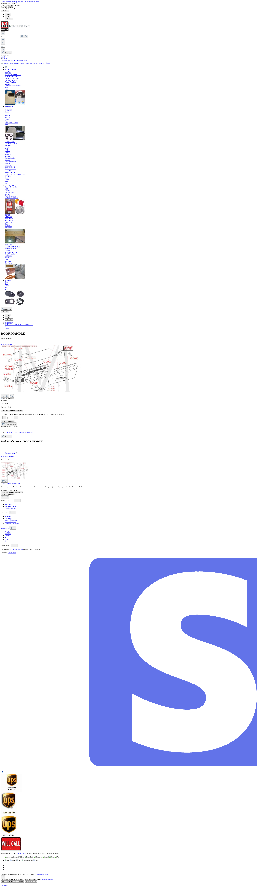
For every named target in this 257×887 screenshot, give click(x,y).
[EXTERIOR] (15, 140)
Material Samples (10, 522)
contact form (12, 553)
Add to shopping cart (8, 421)
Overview (4, 60)
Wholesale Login (10, 506)
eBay (6, 541)
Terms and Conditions (12, 523)
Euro (7, 16)
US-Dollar (9, 19)
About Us (8, 516)
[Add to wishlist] (4, 481)
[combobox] (10, 37)
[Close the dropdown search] (26, 36)
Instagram (8, 534)
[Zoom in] (12, 396)
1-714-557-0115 (17, 549)
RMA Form (8, 504)
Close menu (7, 53)
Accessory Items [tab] (10, 453)
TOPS (27, 325)
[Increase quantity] (16, 417)
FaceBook (8, 532)
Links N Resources (11, 520)
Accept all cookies (30, 881)
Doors (22, 325)
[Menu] (3, 33)
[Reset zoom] (7, 396)
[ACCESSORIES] (15, 105)
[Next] (7, 497)
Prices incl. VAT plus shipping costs (12, 410)
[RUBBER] (15, 305)
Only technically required (9, 881)
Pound (8, 14)
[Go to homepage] (16, 30)
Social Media (5, 528)
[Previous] (3, 497)
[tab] (19, 432)
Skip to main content (7, 2)
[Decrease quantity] (4, 417)
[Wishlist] (2, 46)
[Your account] (3, 49)
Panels (31, 325)
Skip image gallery (7, 344)
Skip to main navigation (31, 2)
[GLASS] (15, 243)
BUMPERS (9, 325)
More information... (48, 879)
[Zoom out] (3, 396)
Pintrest (7, 539)
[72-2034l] (41, 368)
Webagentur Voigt (42, 874)
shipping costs (21, 853)
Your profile (11, 60)
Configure (20, 881)
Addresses (18, 60)
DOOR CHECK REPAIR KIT (11, 483)
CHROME (16, 325)
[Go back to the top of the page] (3, 877)
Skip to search (19, 2)
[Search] (22, 36)
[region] (128, 372)
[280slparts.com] (6, 67)
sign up (5, 58)
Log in (3, 57)
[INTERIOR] (15, 278)
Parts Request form (11, 508)
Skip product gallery (7, 456)
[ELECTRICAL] (15, 213)
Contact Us (8, 518)
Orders (24, 60)
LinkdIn (7, 535)
